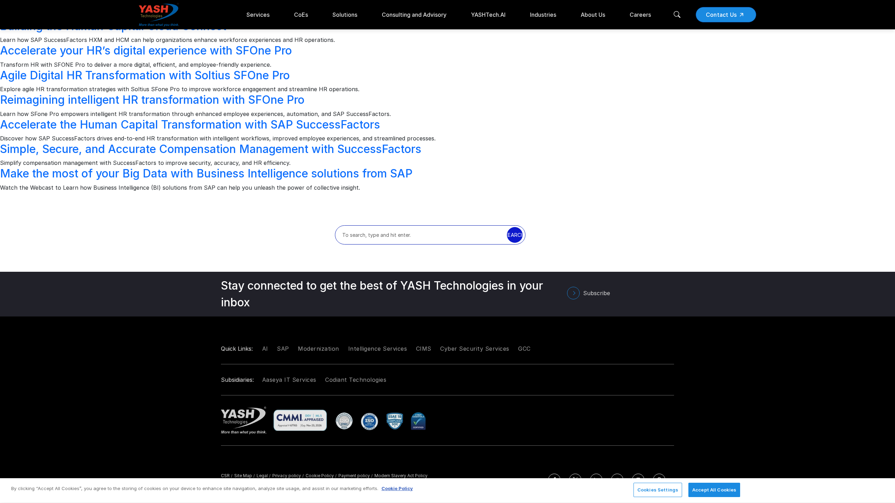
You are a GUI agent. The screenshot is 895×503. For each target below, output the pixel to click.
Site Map (244, 475)
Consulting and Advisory (414, 14)
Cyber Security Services (474, 348)
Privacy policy (288, 475)
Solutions (344, 14)
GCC (524, 348)
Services (258, 14)
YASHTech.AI (488, 14)
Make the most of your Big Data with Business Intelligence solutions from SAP (206, 173)
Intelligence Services (377, 348)
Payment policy (355, 475)
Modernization (318, 348)
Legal (264, 475)
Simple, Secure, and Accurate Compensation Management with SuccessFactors (210, 149)
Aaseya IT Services (289, 379)
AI (265, 348)
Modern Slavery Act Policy (401, 475)
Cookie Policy (321, 475)
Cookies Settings (657, 490)
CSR (226, 475)
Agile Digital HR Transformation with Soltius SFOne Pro (145, 75)
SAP (283, 348)
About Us (593, 14)
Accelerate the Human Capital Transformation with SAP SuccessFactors (190, 124)
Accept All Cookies (714, 490)
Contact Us (721, 14)
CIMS (423, 348)
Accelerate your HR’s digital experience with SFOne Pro (146, 50)
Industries (543, 14)
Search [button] (515, 235)
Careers (640, 14)
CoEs (301, 14)
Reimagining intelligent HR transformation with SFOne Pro (152, 100)
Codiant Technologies (355, 379)
